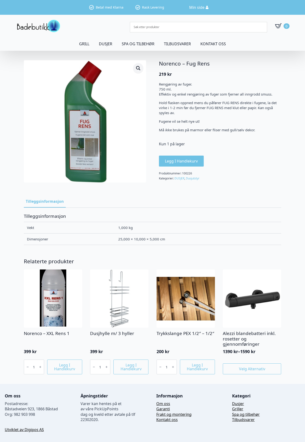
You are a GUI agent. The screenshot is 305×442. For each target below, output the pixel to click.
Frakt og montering (174, 414)
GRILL (84, 43)
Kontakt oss (213, 43)
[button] (138, 68)
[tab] (45, 201)
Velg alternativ (252, 368)
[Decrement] (27, 367)
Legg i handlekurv (181, 161)
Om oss (163, 403)
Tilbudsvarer (177, 43)
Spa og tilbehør (246, 414)
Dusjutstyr (192, 178)
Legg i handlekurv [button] (64, 366)
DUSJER (105, 43)
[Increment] (40, 367)
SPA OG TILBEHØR (138, 43)
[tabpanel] (152, 229)
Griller (237, 409)
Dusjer (238, 403)
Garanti (163, 409)
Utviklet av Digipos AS (24, 429)
